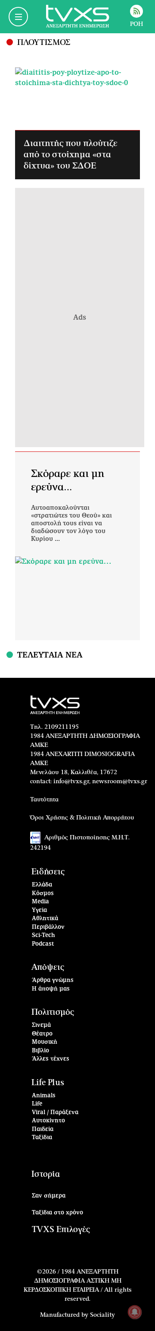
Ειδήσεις (48, 872)
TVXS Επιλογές (61, 1230)
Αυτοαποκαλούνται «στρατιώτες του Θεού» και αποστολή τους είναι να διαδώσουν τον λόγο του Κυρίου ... (71, 524)
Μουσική (44, 1042)
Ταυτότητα (44, 800)
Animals (44, 1096)
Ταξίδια (42, 1137)
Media (40, 902)
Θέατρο (42, 1034)
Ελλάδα (42, 885)
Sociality (102, 1315)
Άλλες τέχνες (50, 1059)
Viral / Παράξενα (55, 1112)
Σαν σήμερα (48, 1196)
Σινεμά (41, 1025)
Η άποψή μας (51, 989)
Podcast (43, 944)
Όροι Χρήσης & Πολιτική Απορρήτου (82, 818)
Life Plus (47, 1083)
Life (37, 1104)
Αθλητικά (45, 918)
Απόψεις (47, 967)
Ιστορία (45, 1174)
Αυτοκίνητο (48, 1121)
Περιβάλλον (48, 927)
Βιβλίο (40, 1051)
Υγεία (39, 910)
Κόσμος (43, 893)
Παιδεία (42, 1129)
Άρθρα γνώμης (53, 980)
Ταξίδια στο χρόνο (57, 1213)
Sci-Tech (43, 935)
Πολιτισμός (52, 1012)
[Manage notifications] (135, 1312)
